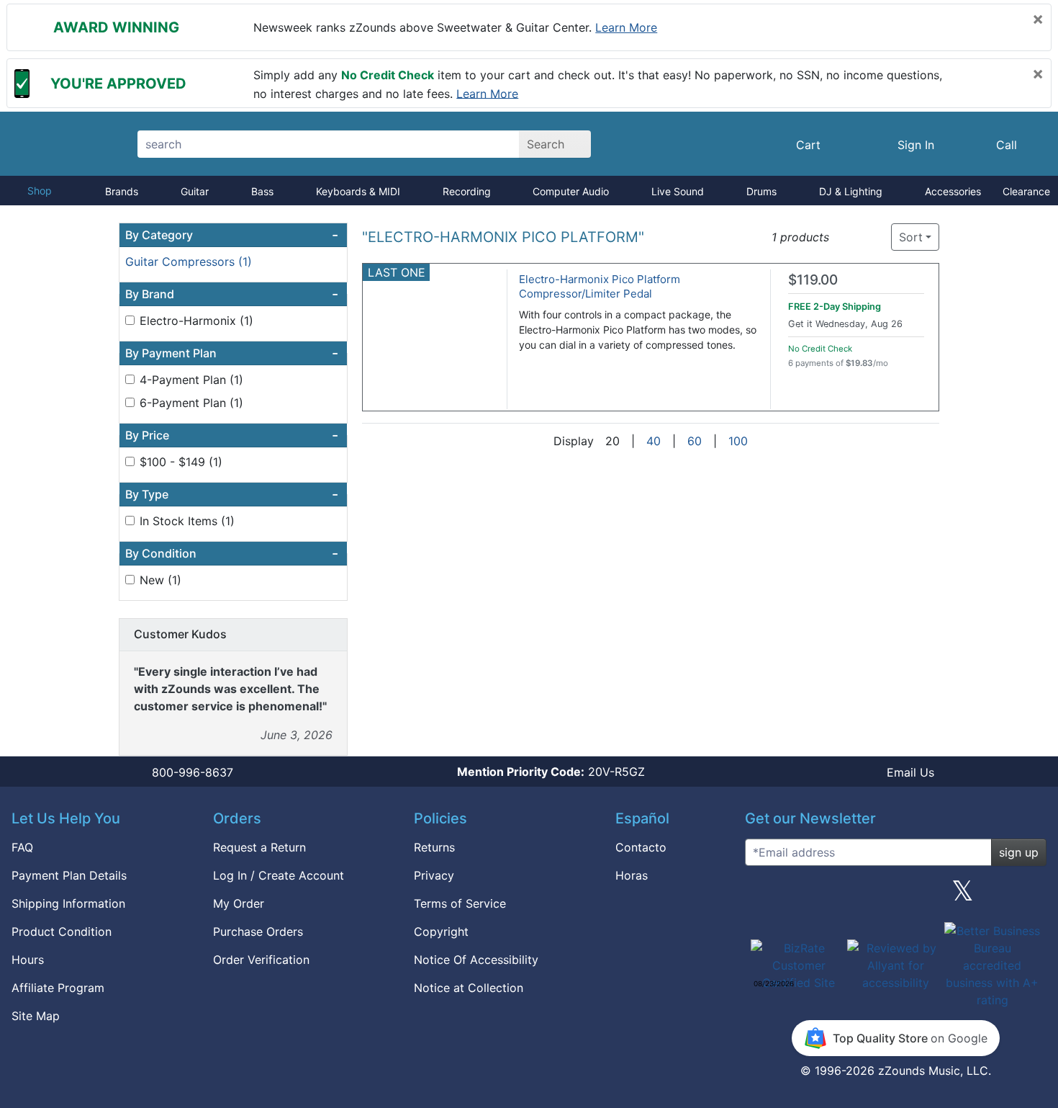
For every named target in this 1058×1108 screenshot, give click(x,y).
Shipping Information (68, 903)
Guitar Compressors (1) (188, 261)
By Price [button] (231, 435)
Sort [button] (911, 237)
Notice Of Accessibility (476, 959)
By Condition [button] (231, 553)
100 (738, 441)
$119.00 (813, 279)
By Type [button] (231, 494)
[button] (844, 237)
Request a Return (259, 847)
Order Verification (261, 959)
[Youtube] (1030, 896)
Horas (631, 875)
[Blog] (761, 896)
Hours (28, 959)
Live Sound (677, 191)
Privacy (434, 875)
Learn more (626, 27)
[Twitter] (962, 896)
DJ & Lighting (850, 191)
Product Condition (62, 931)
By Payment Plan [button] (231, 353)
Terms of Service (460, 903)
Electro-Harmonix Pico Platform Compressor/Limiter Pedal (599, 286)
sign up (1019, 852)
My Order (238, 903)
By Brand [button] (231, 294)
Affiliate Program (58, 987)
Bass (262, 191)
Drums (761, 191)
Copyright (441, 931)
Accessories (953, 191)
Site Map (36, 1016)
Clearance (1026, 191)
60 (694, 441)
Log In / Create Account (278, 875)
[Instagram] (895, 896)
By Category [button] (231, 235)
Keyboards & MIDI (358, 191)
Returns (434, 847)
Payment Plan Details (69, 875)
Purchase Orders (258, 931)
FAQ (22, 847)
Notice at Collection (468, 987)
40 (653, 441)
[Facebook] (828, 896)
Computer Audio (571, 191)
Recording (467, 191)
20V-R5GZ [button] (551, 771)
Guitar (195, 191)
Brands (121, 191)
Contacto (640, 847)
